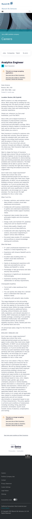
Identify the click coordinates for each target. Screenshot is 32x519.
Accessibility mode (6, 500)
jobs (4, 53)
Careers (3, 473)
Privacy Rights (5, 508)
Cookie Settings (5, 487)
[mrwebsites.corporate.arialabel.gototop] (27, 455)
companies (11, 53)
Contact (3, 480)
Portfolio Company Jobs (8, 476)
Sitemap (3, 494)
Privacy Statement (6, 483)
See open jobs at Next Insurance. (15, 75)
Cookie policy (20, 451)
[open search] (29, 11)
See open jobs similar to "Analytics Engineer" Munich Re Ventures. (15, 78)
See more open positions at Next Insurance (16, 435)
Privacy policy (12, 451)
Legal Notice (5, 490)
